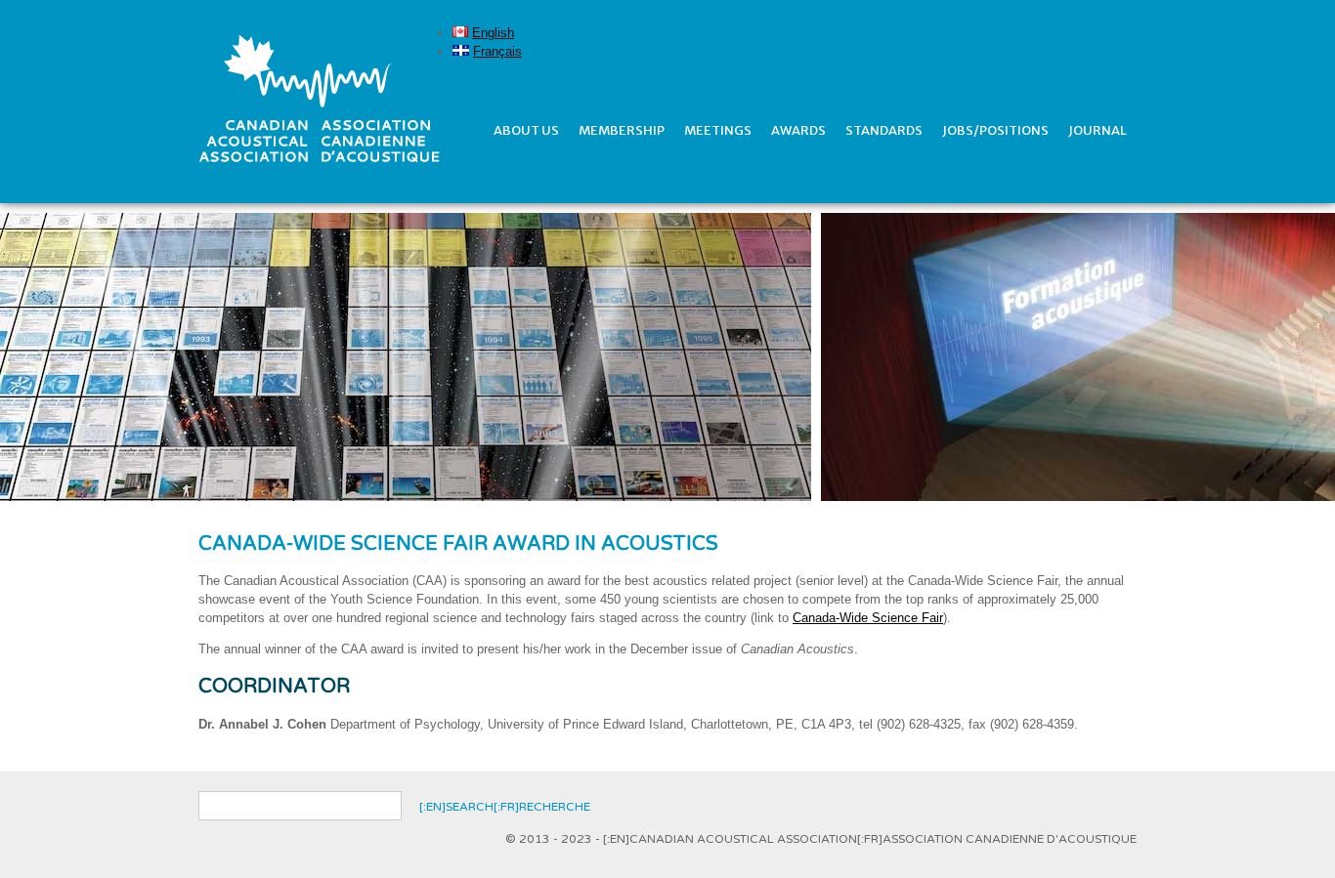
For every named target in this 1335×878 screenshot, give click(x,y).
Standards (884, 130)
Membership (622, 130)
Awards (798, 130)
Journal (1097, 130)
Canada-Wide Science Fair (868, 617)
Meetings (718, 130)
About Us (526, 130)
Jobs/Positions (995, 130)
